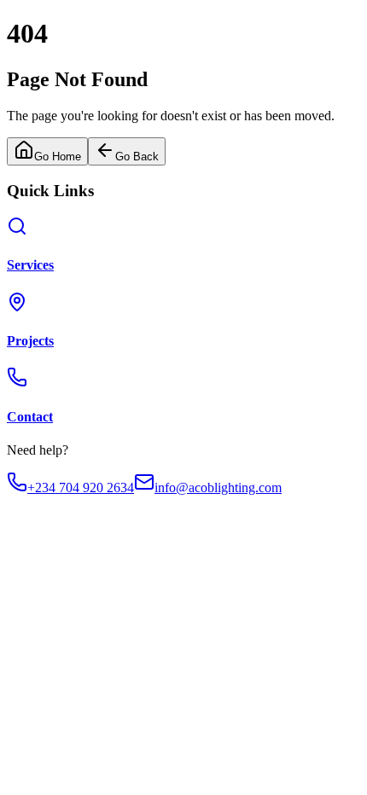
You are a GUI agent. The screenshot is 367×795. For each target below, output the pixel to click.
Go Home (57, 156)
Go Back (137, 156)
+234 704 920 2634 (80, 487)
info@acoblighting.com (218, 487)
